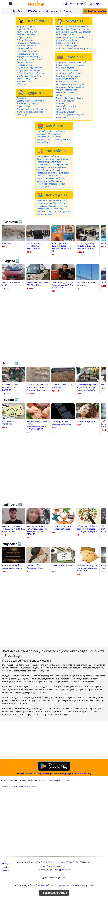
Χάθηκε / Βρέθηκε (44, 214)
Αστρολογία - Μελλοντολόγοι (49, 181)
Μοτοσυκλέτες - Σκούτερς (28, 103)
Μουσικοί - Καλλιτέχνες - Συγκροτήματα (54, 211)
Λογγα (67, 11)
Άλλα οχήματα (23, 114)
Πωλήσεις (60, 103)
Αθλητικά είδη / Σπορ (26, 34)
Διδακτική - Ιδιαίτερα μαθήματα (50, 131)
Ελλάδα (32, 11)
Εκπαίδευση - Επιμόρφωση (68, 76)
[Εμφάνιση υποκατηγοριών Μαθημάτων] (66, 126)
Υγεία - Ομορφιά (24, 81)
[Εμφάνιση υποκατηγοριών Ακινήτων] (81, 21)
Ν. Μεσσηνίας (50, 11)
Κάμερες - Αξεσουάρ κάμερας (30, 56)
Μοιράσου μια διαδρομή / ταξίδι (50, 208)
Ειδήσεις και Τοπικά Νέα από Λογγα (22, 786)
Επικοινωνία (59, 866)
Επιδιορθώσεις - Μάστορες (48, 156)
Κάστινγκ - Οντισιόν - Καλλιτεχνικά (52, 159)
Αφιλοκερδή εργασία (65, 67)
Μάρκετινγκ (61, 95)
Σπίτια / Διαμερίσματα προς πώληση (72, 26)
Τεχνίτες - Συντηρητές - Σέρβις (69, 98)
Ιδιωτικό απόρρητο (39, 862)
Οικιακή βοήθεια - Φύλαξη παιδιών (52, 164)
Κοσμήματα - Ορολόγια (27, 26)
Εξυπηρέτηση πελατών (66, 79)
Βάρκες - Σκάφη (23, 106)
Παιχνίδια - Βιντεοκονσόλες (29, 43)
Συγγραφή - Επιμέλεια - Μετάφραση (52, 167)
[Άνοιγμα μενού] (10, 3)
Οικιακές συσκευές (25, 62)
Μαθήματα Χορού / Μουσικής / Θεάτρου (54, 139)
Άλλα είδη (21, 84)
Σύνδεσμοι (84, 862)
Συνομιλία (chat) (62, 885)
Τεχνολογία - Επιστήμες (66, 106)
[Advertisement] (54, 328)
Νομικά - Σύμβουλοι (65, 101)
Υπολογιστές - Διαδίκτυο (47, 175)
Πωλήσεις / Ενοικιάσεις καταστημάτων (73, 48)
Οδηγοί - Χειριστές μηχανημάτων (71, 65)
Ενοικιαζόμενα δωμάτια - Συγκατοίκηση (73, 32)
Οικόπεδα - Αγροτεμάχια (67, 43)
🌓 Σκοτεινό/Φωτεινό (54, 892)
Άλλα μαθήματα (43, 142)
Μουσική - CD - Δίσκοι (26, 29)
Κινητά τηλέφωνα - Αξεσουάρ (30, 59)
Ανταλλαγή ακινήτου (65, 34)
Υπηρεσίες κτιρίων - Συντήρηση (50, 178)
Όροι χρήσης (23, 862)
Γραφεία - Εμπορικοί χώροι (68, 45)
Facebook (65, 869)
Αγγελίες (17, 11)
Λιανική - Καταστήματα (66, 90)
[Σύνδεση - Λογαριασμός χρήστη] (66, 3)
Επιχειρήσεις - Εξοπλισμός (28, 70)
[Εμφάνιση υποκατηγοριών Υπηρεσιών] (65, 150)
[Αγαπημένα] (97, 3)
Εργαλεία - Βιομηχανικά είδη (29, 67)
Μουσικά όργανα (24, 65)
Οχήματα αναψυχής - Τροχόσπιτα (32, 109)
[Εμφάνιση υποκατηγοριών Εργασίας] (82, 57)
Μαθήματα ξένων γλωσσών (48, 136)
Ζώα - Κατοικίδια (24, 48)
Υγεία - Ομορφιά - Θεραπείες (49, 170)
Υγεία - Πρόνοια (63, 109)
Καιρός (91, 885)
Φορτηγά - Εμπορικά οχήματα (30, 112)
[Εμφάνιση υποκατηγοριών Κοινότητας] (65, 195)
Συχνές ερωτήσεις (57, 862)
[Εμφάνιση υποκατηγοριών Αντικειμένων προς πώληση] (47, 21)
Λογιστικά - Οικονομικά (66, 92)
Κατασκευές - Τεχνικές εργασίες (70, 87)
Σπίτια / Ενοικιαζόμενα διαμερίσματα (72, 29)
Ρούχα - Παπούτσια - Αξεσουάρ (30, 73)
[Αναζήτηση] (91, 3)
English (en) (5, 864)
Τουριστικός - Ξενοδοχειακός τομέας (72, 62)
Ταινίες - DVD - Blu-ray (27, 32)
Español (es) (5, 870)
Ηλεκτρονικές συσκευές (27, 54)
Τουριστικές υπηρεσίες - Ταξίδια (50, 184)
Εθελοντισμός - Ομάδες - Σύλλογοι (51, 203)
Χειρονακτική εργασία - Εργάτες (70, 114)
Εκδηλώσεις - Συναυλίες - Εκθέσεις (51, 206)
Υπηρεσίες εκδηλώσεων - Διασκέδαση (53, 173)
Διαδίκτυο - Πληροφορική (67, 70)
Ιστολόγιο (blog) (78, 885)
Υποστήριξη (72, 862)
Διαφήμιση (47, 866)
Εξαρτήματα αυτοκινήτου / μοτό (31, 101)
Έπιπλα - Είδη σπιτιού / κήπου (30, 76)
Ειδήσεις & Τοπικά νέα (43, 885)
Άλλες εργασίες (63, 117)
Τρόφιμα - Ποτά (23, 37)
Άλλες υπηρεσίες (43, 186)
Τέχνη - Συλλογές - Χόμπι (28, 78)
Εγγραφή (82, 3)
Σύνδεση (72, 3)
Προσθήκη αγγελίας (96, 11)
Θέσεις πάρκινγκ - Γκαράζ (67, 40)
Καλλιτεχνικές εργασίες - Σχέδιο (70, 84)
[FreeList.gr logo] (36, 3)
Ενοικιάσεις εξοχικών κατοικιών (70, 37)
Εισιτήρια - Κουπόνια (26, 45)
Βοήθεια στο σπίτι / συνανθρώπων (51, 200)
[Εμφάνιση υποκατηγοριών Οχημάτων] (44, 92)
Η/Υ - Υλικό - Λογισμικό (27, 51)
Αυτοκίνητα (22, 98)
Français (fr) (5, 867)
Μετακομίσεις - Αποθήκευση (49, 162)
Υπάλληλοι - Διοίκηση (65, 112)
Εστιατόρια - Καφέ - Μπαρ (67, 81)
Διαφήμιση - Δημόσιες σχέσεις (69, 73)
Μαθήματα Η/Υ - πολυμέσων (49, 134)
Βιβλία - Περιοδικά (25, 40)
